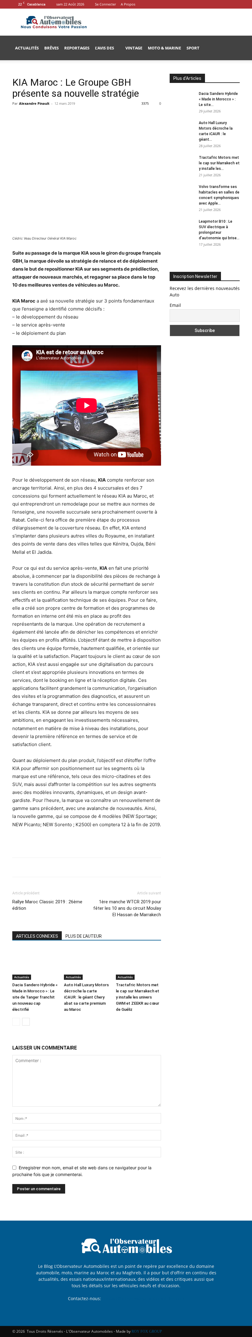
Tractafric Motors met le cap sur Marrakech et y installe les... (219, 163)
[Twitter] (32, 117)
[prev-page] (16, 1022)
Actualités (27, 48)
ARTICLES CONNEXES (37, 936)
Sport (193, 48)
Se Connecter (105, 4)
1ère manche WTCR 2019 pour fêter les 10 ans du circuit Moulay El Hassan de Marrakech (127, 908)
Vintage (133, 48)
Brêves (51, 48)
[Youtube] (235, 4)
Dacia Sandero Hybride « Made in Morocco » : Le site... (218, 99)
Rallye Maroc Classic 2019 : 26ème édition (47, 905)
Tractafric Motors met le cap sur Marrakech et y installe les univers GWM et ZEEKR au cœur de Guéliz (137, 997)
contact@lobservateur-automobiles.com (143, 1298)
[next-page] (26, 1022)
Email (175, 305)
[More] (75, 117)
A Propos (128, 4)
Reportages (76, 48)
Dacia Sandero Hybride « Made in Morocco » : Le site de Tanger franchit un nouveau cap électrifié (34, 997)
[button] (232, 48)
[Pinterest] (47, 117)
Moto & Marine (164, 48)
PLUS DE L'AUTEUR (83, 936)
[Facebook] (225, 4)
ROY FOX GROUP (147, 1331)
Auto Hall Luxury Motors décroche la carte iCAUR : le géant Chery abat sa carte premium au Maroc (86, 997)
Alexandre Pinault (34, 103)
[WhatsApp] (61, 117)
